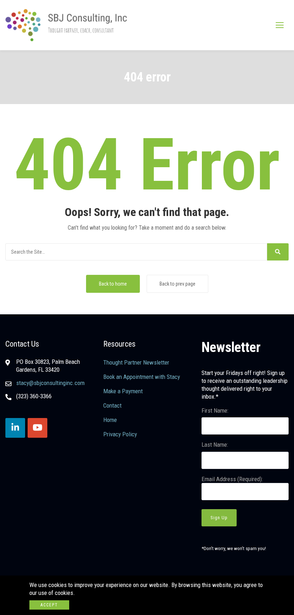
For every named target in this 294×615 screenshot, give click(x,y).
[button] (280, 25)
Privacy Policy (120, 434)
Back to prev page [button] (177, 284)
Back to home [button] (113, 284)
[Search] (278, 251)
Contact (112, 405)
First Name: (214, 410)
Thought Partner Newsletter (136, 362)
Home (110, 419)
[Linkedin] (15, 428)
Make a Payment (123, 391)
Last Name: (214, 444)
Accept (49, 604)
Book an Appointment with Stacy (141, 376)
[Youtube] (37, 428)
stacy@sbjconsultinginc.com (50, 382)
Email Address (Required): (232, 479)
